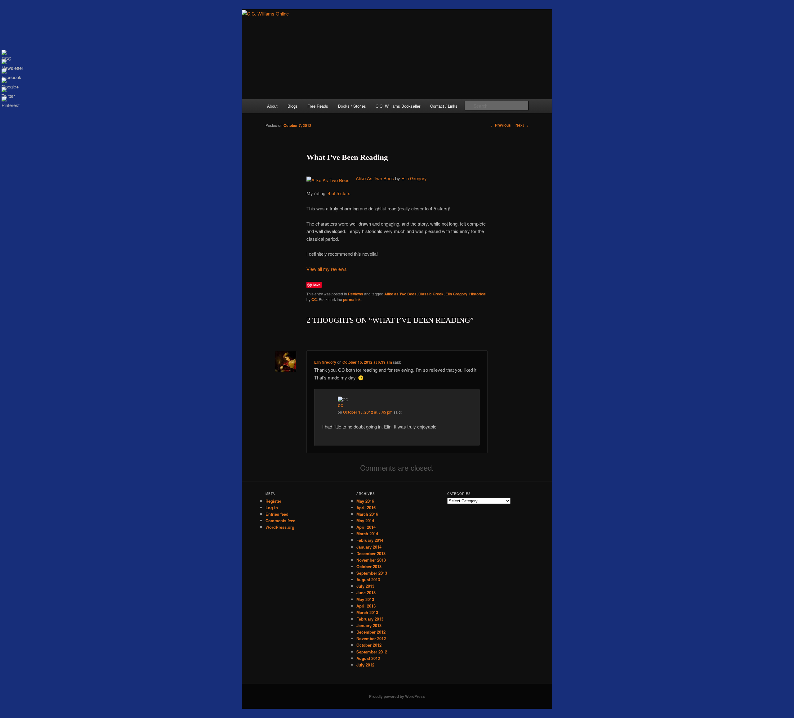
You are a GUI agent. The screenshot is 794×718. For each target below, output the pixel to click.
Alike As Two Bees (375, 178)
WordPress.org (279, 527)
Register (273, 501)
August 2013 (368, 579)
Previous (500, 125)
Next (522, 125)
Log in (271, 507)
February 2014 (369, 540)
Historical (477, 294)
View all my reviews (326, 269)
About (272, 106)
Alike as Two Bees (400, 294)
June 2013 (366, 592)
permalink (352, 299)
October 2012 (368, 645)
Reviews (355, 294)
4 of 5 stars (339, 193)
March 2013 (367, 612)
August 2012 (368, 658)
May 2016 (365, 501)
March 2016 (367, 514)
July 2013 (365, 586)
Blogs (293, 106)
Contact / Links (443, 106)
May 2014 (365, 520)
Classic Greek (431, 294)
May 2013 (365, 599)
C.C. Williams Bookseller (398, 106)
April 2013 (366, 606)
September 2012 (371, 652)
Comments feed (280, 520)
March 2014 (367, 533)
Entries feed (276, 514)
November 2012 (371, 638)
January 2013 (368, 625)
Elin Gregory (414, 178)
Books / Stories (352, 106)
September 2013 (371, 573)
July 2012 (365, 665)
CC (314, 299)
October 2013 (368, 566)
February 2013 (369, 619)
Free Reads (317, 106)
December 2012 (371, 632)
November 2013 (371, 560)
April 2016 (366, 507)
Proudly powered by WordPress (397, 696)
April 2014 (366, 527)
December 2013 (371, 553)
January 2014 (368, 547)
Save (316, 284)
